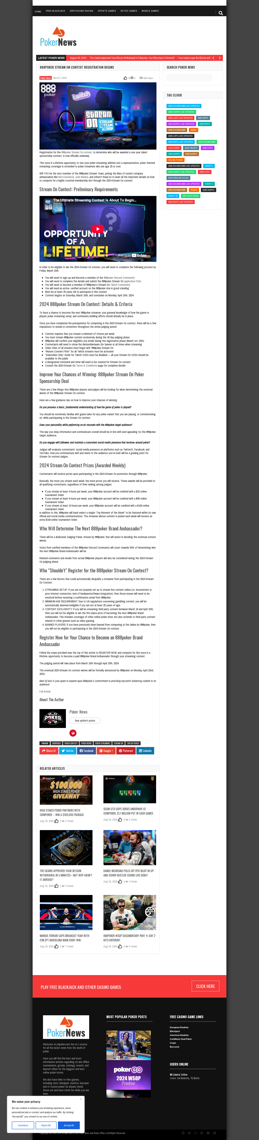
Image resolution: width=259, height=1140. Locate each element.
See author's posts (85, 720)
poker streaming (102, 743)
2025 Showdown (206, 141)
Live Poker (174, 147)
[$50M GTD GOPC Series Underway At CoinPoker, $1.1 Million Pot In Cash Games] (129, 789)
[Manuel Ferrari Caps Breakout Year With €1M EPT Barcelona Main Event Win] (66, 912)
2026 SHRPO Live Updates (181, 171)
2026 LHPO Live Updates (180, 117)
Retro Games (129, 10)
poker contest (71, 743)
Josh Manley (81, 177)
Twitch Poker (133, 743)
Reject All (46, 1125)
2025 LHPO (208, 147)
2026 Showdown (176, 129)
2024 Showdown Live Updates (184, 183)
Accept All (69, 1125)
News (193, 129)
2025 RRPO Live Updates (180, 141)
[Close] (81, 1099)
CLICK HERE (205, 986)
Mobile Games (150, 10)
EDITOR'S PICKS (191, 195)
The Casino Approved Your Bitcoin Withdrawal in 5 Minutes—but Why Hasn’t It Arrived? (66, 875)
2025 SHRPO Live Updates (181, 111)
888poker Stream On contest (76, 152)
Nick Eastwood (66, 177)
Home (38, 11)
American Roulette (179, 1035)
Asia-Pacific (191, 147)
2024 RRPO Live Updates (180, 201)
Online (178, 1075)
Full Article (45, 691)
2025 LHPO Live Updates (180, 135)
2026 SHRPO (191, 153)
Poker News (45, 78)
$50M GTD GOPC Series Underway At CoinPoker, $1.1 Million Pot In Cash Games (128, 811)
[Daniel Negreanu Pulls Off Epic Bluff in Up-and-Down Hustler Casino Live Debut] (129, 847)
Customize (23, 1125)
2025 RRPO (205, 123)
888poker (56, 743)
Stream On (118, 743)
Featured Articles (178, 177)
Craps (173, 1043)
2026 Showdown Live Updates (184, 105)
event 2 (209, 183)
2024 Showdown (176, 189)
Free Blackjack (55, 10)
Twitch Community (120, 285)
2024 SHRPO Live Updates (181, 123)
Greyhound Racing (81, 10)
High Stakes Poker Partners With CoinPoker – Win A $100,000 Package (62, 812)
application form (132, 281)
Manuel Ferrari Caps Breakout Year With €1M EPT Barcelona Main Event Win (64, 938)
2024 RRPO (203, 117)
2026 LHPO (205, 171)
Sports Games (107, 10)
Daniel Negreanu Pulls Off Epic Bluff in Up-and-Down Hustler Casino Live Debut (128, 873)
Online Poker (175, 159)
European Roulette (179, 1027)
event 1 (209, 165)
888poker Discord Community (119, 278)
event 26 (172, 195)
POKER (194, 189)
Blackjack (175, 1031)
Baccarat (174, 1047)
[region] (46, 1114)
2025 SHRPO (208, 189)
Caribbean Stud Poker (181, 1039)
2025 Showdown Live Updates (184, 165)
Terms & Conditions (86, 365)
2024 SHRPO (174, 153)
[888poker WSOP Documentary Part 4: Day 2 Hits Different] (129, 912)
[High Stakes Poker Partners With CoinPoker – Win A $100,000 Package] (66, 790)
